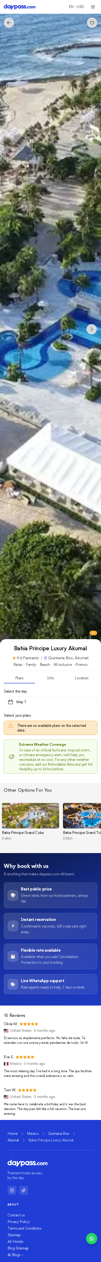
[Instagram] (12, 1190)
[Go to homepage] (19, 6)
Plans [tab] (19, 678)
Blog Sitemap (18, 1248)
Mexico (33, 1133)
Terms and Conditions (25, 1228)
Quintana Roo (58, 1133)
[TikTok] (23, 1190)
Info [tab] (50, 678)
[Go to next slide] (91, 329)
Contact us (16, 1215)
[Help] (91, 1238)
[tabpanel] (50, 728)
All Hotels (15, 1241)
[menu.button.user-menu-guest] (93, 7)
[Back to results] (9, 22)
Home (13, 1133)
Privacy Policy (19, 1221)
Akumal (13, 1140)
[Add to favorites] (92, 22)
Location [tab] (81, 678)
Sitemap (14, 1235)
